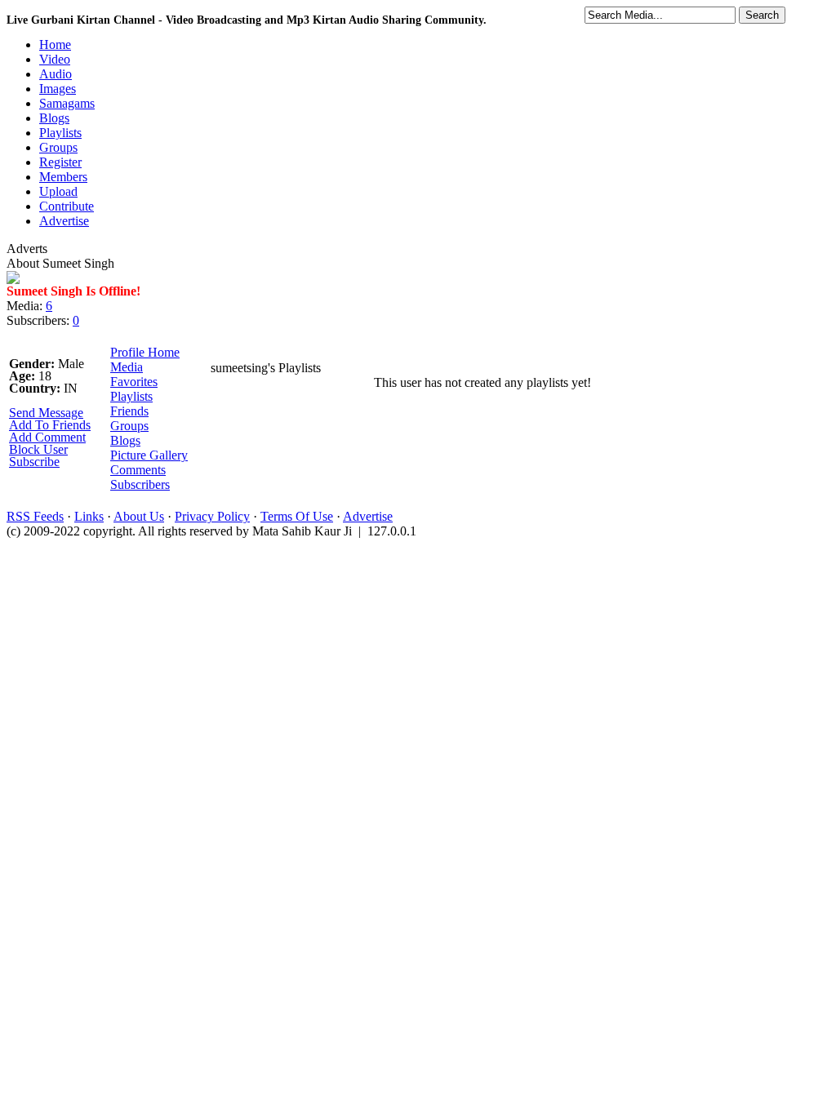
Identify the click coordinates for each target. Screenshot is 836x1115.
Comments (138, 470)
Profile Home (145, 352)
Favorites (134, 382)
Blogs (125, 440)
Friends (129, 411)
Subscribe (34, 462)
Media (126, 367)
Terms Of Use (296, 516)
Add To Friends (50, 425)
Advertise (368, 516)
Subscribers (140, 484)
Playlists (131, 396)
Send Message (46, 413)
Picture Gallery (149, 455)
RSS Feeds (35, 516)
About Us (138, 516)
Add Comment (47, 437)
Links (89, 516)
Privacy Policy (212, 516)
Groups (129, 426)
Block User (38, 449)
